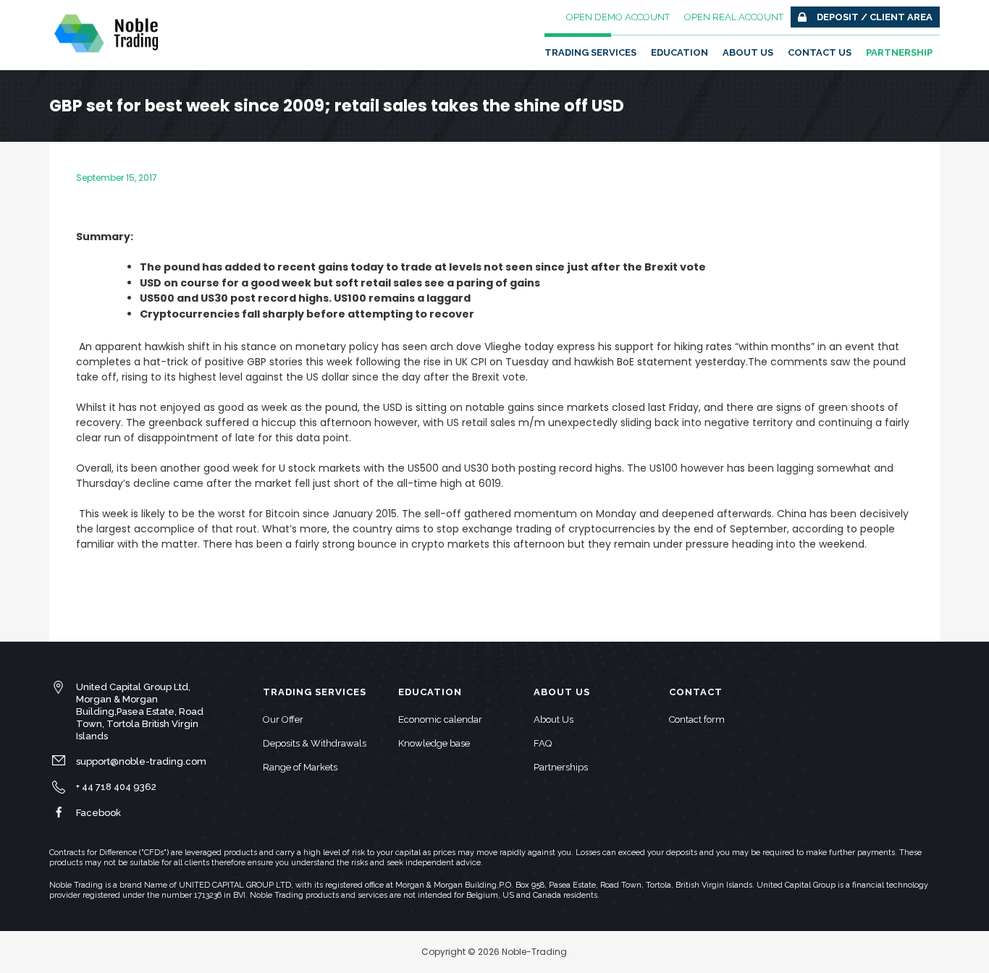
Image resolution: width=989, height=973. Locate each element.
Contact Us (819, 52)
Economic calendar (440, 719)
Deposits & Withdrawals (314, 743)
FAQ (543, 743)
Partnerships (561, 767)
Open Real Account (733, 17)
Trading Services (590, 52)
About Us (748, 52)
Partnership (899, 52)
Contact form (697, 719)
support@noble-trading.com (141, 761)
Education (679, 52)
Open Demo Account (618, 17)
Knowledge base (434, 743)
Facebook (98, 812)
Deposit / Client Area (875, 17)
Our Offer (283, 719)
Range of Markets (300, 767)
